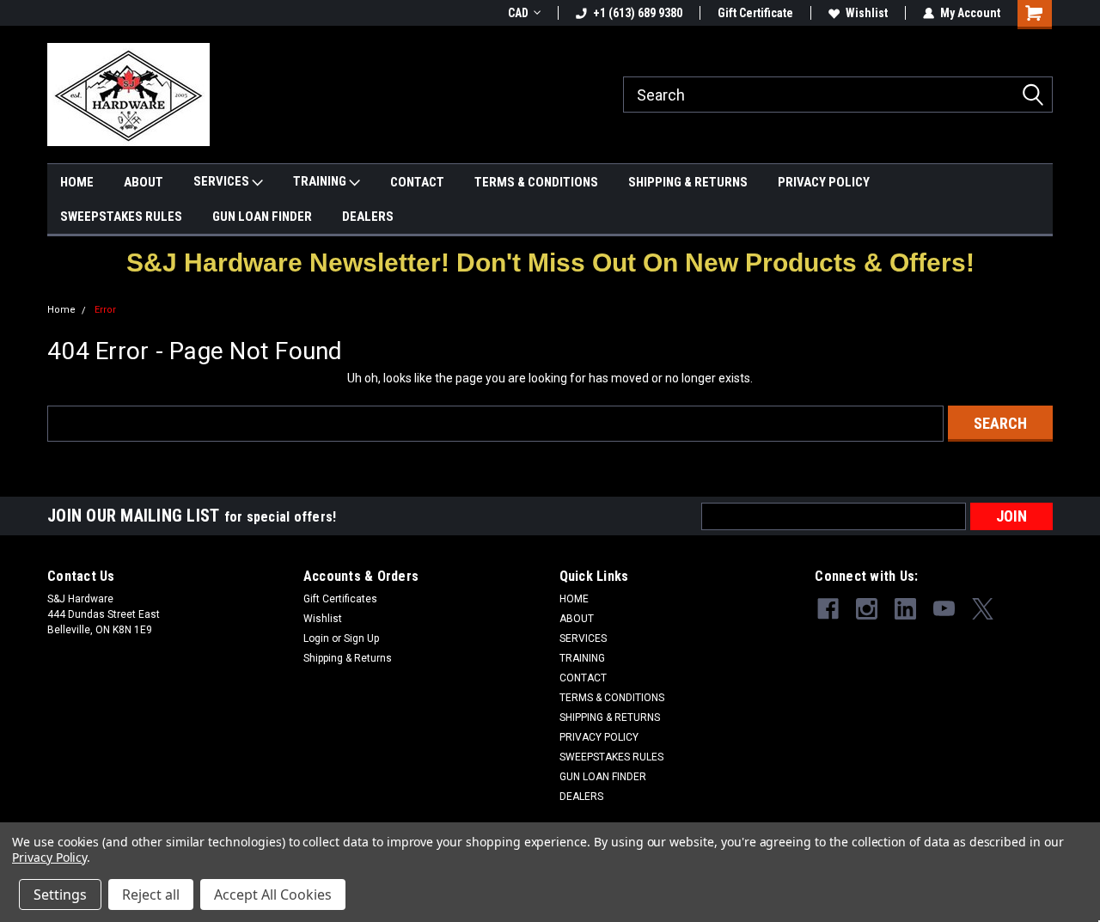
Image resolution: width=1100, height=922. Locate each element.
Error (105, 309)
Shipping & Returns (347, 658)
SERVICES (222, 181)
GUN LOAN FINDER (262, 216)
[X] (982, 609)
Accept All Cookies (273, 894)
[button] (550, 262)
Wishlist (867, 13)
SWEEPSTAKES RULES (121, 216)
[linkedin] (905, 609)
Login (316, 638)
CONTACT (417, 182)
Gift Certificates (340, 599)
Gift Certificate (755, 13)
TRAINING (321, 181)
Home (61, 309)
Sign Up (361, 638)
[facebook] (828, 609)
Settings (60, 894)
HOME (77, 182)
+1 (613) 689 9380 (637, 13)
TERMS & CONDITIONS (536, 182)
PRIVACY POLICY (824, 182)
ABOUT (143, 182)
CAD (518, 13)
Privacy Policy (49, 857)
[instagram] (866, 609)
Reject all (151, 894)
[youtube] (944, 609)
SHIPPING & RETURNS (688, 182)
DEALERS (368, 216)
